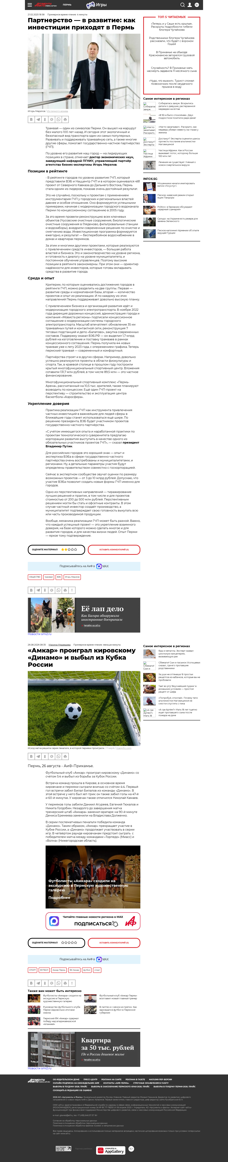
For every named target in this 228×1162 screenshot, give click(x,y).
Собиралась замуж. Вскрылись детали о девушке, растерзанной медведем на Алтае (177, 106)
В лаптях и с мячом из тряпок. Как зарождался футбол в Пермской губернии (118, 1010)
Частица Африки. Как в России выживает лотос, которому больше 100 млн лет (178, 153)
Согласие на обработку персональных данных (75, 1121)
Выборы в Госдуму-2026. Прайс (70, 1087)
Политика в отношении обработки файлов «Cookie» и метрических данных (88, 1126)
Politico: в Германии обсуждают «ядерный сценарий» (174, 208)
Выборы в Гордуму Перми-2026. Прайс (174, 1087)
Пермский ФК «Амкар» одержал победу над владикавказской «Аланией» (61, 1021)
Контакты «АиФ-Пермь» (116, 1083)
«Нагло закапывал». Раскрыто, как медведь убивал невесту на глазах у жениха (178, 130)
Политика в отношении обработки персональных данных (80, 1123)
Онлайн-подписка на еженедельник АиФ (76, 1083)
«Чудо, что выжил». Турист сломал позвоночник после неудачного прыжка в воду (171, 83)
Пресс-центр (90, 1079)
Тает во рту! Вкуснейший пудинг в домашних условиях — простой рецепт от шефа (177, 689)
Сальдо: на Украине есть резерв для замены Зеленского (177, 219)
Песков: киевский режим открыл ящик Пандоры (175, 196)
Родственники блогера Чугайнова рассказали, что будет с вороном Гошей (171, 41)
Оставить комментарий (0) (114, 550)
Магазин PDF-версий (160, 1079)
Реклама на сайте (111, 1079)
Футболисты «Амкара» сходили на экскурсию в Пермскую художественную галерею (88, 885)
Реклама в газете (135, 1079)
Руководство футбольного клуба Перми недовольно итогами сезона (61, 1010)
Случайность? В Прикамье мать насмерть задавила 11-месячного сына (172, 69)
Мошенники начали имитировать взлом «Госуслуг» (176, 184)
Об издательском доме (66, 1079)
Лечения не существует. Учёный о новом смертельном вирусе (177, 163)
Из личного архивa (57, 111)
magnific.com (123, 748)
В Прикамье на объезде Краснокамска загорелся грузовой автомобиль (172, 55)
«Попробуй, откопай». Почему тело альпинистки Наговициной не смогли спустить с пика (178, 701)
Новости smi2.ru (39, 634)
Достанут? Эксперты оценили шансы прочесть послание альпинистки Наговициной (179, 141)
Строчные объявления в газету (151, 1083)
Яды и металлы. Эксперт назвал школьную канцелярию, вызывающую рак (176, 653)
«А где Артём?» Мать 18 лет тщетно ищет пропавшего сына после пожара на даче (178, 712)
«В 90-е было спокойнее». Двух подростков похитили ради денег (177, 116)
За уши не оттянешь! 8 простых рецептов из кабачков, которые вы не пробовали (179, 677)
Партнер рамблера (83, 1149)
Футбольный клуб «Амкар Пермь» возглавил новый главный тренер (118, 997)
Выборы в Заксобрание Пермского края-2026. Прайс (120, 1087)
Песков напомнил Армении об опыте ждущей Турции (178, 231)
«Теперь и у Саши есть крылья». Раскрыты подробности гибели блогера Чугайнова (172, 26)
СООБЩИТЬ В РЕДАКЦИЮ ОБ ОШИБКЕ (72, 1090)
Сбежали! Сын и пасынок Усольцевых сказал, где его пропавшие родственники (179, 665)
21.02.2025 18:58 (36, 14)
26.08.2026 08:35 (37, 644)
